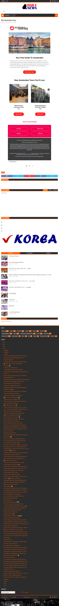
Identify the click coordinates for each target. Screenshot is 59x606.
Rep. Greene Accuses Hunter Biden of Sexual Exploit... (16, 547)
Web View (41, 154)
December (6, 350)
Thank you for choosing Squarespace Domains (14, 413)
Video (14, 333)
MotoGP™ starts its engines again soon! (13, 575)
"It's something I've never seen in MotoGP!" (13, 369)
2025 (4, 344)
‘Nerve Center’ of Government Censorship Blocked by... (16, 466)
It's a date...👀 (7, 365)
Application (4, 336)
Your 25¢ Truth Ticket (8, 430)
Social (26, 331)
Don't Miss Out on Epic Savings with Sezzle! (13, 357)
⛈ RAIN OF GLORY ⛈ (9, 569)
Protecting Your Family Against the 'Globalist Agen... (15, 553)
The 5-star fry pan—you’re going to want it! (13, 504)
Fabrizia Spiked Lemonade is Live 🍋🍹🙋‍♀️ (13, 515)
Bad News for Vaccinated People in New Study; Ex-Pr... (16, 563)
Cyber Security (43, 336)
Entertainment (5, 333)
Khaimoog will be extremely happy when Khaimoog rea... (16, 371)
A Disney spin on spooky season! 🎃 (12, 464)
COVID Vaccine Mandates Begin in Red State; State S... (16, 476)
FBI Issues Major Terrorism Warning (11, 421)
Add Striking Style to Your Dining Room (12, 494)
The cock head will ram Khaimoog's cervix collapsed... (15, 391)
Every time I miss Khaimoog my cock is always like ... (15, 425)
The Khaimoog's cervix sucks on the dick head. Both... (15, 361)
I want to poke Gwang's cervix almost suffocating (14, 440)
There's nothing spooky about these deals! (13, 423)
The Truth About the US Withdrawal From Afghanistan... (16, 535)
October (6, 354)
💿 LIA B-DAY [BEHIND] (14, 312)
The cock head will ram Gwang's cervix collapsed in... (15, 508)
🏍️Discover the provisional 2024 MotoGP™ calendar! (15, 527)
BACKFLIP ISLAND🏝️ (8, 389)
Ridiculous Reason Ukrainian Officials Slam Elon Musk (15, 531)
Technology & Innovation (26, 333)
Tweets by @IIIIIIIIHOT (6, 321)
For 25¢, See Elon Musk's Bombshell (12, 474)
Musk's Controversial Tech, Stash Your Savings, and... (15, 577)
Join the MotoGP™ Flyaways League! (12, 442)
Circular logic (6, 537)
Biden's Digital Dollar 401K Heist (11, 472)
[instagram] (57, 1)
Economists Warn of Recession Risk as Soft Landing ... (15, 492)
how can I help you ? (8, 500)
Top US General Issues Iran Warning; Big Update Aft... (16, 456)
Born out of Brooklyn (8, 359)
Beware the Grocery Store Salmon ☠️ (12, 417)
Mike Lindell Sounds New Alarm (10, 498)
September (6, 579)
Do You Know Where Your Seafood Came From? (14, 496)
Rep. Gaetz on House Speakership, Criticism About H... (16, 427)
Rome (19, 133)
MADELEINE (11, 305)
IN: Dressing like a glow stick (10, 432)
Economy (19, 331)
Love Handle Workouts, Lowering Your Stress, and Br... (16, 521)
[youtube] (54, 1)
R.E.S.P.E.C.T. (7, 373)
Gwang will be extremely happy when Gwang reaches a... (16, 452)
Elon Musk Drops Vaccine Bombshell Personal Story (15, 565)
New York (40, 128)
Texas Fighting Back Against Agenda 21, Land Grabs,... (16, 490)
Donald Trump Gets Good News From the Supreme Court (16, 523)
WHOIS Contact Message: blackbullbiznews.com (14, 438)
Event (11, 331)
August (5, 581)
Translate (26, 592)
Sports (3, 331)
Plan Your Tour (29, 72)
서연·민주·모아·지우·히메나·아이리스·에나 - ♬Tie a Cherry (22, 281)
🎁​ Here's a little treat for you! (10, 460)
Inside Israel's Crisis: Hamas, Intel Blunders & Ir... (14, 458)
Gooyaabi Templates (34, 597)
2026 (4, 342)
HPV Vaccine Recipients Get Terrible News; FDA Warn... (16, 434)
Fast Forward (11, 299)
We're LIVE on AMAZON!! (9, 557)
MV (29, 336)
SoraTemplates (19, 597)
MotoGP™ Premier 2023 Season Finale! (12, 411)
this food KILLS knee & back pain (11, 403)
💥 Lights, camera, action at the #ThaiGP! (13, 363)
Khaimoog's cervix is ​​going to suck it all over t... (14, 381)
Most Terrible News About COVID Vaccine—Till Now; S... (16, 573)
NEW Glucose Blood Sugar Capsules (11, 571)
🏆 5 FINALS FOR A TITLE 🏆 (10, 405)
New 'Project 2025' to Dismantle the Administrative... (15, 401)
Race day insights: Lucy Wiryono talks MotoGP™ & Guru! (16, 448)
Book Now (19, 114)
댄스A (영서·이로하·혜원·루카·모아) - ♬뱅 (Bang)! (20, 287)
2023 (4, 348)
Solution (46, 333)
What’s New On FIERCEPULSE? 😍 (11, 555)
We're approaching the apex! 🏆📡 (11, 502)
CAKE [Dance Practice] (14, 256)
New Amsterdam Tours (9, 377)
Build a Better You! (8, 539)
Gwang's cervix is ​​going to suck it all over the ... (14, 470)
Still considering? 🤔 (8, 486)
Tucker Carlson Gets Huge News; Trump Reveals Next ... (16, 409)
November (6, 352)
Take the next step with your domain (12, 385)
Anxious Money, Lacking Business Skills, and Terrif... (15, 551)
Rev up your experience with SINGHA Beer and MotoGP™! (17, 379)
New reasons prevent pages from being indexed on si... (16, 561)
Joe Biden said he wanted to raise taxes (12, 509)
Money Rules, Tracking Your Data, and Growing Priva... (16, 488)
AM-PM (9, 597)
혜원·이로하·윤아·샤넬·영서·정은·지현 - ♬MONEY (20, 268)
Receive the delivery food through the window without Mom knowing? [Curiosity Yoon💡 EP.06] (30, 274)
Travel (34, 331)
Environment (15, 336)
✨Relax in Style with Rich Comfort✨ (12, 415)
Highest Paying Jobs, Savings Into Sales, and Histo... (15, 519)
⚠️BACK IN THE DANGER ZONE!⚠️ (12, 397)
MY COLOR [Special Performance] (16, 262)
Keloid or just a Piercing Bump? (10, 525)
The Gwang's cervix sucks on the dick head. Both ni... (15, 446)
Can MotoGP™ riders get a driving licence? (13, 395)
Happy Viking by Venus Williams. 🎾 (11, 399)
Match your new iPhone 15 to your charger (13, 529)
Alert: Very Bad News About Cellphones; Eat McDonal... (16, 444)
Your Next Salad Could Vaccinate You (12, 517)
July (5, 583)
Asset (23, 336)
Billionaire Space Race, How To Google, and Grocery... (15, 428)
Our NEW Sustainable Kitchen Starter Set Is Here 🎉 (15, 506)
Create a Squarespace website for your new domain (15, 375)
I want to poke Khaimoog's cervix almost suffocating (15, 355)
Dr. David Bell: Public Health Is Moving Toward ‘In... (15, 559)
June (5, 585)
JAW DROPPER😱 (8, 436)
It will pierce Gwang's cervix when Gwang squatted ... (15, 480)
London (18, 128)
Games (34, 336)
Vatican (40, 133)
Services (52, 336)
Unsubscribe (28, 153)
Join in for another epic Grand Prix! (11, 393)
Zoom (38, 333)
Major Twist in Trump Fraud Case (11, 484)
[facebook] (50, 1)
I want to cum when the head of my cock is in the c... (15, 407)
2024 (4, 346)
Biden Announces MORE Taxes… (11, 512)
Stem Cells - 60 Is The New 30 (10, 543)
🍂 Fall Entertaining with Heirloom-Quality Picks (14, 482)
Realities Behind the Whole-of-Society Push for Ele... (15, 468)
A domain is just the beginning (10, 367)
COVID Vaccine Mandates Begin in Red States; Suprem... (16, 533)
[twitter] (52, 1)
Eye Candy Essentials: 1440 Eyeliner (11, 545)
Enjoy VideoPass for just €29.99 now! (12, 383)
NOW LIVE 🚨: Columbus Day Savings (12, 478)
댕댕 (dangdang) (12, 293)
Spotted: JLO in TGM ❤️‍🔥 (9, 513)
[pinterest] (55, 1)
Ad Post (42, 331)
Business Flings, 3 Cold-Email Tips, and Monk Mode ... (16, 541)
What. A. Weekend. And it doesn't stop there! (14, 419)
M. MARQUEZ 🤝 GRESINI (10, 450)
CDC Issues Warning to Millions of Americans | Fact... (15, 567)
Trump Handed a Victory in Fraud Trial (12, 454)
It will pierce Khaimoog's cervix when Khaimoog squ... (15, 387)
